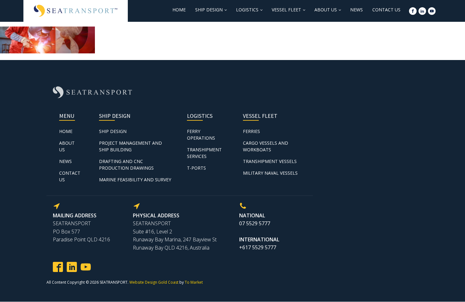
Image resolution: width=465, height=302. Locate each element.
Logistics (247, 10)
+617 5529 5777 (257, 247)
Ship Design (209, 10)
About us (325, 10)
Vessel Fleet (286, 10)
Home (179, 10)
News (356, 10)
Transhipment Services (204, 153)
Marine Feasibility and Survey (135, 180)
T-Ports (196, 168)
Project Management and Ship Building (130, 146)
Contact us (386, 10)
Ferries (251, 131)
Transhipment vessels (270, 161)
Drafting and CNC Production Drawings (126, 164)
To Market (194, 282)
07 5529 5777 (254, 223)
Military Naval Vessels (270, 173)
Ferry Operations (201, 134)
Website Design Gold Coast (153, 282)
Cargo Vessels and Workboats (265, 146)
